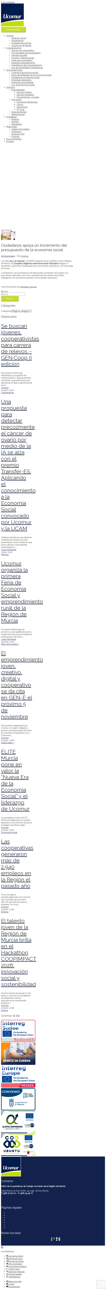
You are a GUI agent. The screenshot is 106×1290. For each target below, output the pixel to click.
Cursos (20, 104)
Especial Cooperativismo (23, 63)
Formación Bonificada (27, 102)
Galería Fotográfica (20, 129)
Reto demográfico (9, 644)
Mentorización (18, 114)
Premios (5, 554)
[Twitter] (54, 1239)
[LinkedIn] (57, 1239)
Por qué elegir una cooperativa (25, 53)
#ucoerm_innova (28, 287)
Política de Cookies (15, 1220)
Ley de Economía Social (23, 85)
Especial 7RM (17, 134)
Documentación (14, 139)
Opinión (15, 122)
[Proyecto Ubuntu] (16, 1145)
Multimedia (11, 126)
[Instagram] (59, 1239)
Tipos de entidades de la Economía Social (31, 75)
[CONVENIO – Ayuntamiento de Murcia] (16, 1099)
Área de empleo (19, 112)
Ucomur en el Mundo (21, 45)
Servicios (10, 87)
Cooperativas (7, 392)
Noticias (15, 119)
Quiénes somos (18, 38)
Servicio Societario (25, 94)
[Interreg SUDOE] (16, 1031)
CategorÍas (6, 311)
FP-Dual (20, 109)
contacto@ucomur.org (11, 1198)
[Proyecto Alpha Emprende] (16, 1122)
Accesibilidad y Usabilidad (18, 1225)
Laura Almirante (8, 549)
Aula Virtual (22, 107)
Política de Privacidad (16, 1218)
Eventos (10, 141)
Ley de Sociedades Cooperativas (27, 67)
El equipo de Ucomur (21, 43)
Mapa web (11, 1227)
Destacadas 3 (7, 743)
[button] (2, 1247)
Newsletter (16, 124)
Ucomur (10, 35)
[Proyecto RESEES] (16, 1076)
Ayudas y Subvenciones (22, 58)
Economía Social (14, 70)
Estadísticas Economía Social (25, 77)
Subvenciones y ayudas (28, 97)
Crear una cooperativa (21, 60)
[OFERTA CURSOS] (16, 1054)
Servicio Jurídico (24, 92)
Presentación (17, 40)
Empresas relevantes (21, 80)
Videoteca (16, 131)
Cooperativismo (13, 48)
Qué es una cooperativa (22, 50)
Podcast (15, 136)
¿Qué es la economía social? (25, 72)
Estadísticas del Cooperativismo (26, 65)
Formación (16, 99)
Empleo (5, 912)
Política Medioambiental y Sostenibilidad (25, 1223)
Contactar (11, 1213)
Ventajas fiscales (19, 55)
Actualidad (11, 117)
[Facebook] (51, 1239)
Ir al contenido (8, 2)
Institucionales (8, 256)
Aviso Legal (11, 1215)
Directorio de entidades (22, 82)
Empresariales (18, 90)
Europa (4, 1010)
